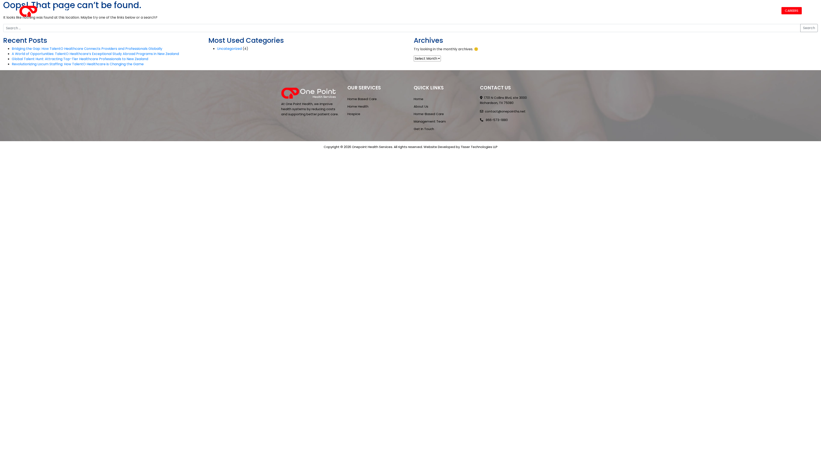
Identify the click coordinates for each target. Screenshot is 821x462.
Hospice (353, 114)
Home (652, 10)
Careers (791, 10)
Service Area (740, 10)
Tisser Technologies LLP (479, 147)
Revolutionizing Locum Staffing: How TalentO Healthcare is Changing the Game (78, 64)
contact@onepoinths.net (505, 111)
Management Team (430, 121)
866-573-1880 (496, 120)
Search (809, 27)
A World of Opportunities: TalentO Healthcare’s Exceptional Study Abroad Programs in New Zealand (95, 53)
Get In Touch (424, 129)
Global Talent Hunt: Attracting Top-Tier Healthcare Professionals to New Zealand (80, 58)
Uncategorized (229, 48)
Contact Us (767, 10)
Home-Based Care (429, 114)
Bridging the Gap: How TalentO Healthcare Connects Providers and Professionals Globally (87, 48)
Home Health (357, 106)
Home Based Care (704, 10)
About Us (671, 10)
